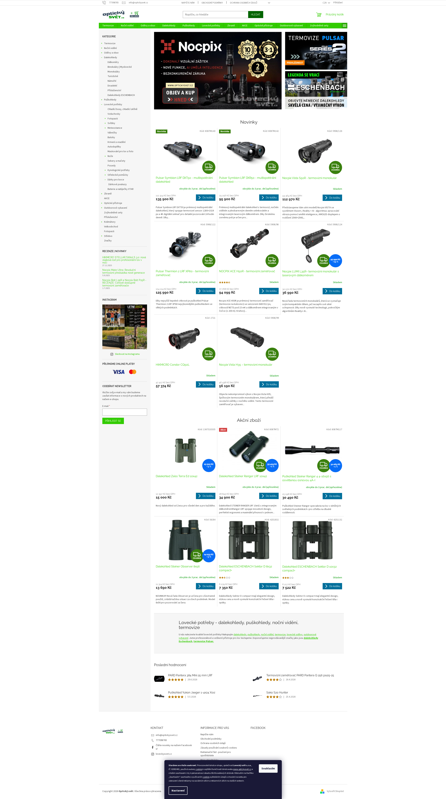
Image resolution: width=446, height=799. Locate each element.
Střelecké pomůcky (118, 175)
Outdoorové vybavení (115, 208)
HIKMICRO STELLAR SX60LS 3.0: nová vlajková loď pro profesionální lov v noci (124, 260)
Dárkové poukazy (117, 184)
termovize (280, 634)
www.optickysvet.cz (242, 769)
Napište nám (188, 2)
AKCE (107, 198)
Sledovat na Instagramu (127, 354)
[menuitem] (108, 25)
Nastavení (178, 791)
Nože (110, 156)
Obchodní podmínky (212, 2)
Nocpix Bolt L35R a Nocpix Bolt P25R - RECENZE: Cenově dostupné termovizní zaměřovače (124, 283)
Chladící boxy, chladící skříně (122, 109)
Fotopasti (113, 118)
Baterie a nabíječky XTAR (121, 189)
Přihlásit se (113, 420)
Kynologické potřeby (119, 170)
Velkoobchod (111, 226)
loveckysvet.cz (164, 754)
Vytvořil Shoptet (335, 791)
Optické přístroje (113, 203)
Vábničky (112, 132)
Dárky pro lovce (116, 179)
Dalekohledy (110, 57)
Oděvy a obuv (111, 53)
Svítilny (111, 123)
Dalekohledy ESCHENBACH (121, 95)
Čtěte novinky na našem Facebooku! (174, 747)
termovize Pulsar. (203, 641)
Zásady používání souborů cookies (218, 748)
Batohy (111, 137)
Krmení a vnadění (116, 142)
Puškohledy (110, 99)
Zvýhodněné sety (113, 212)
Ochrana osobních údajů (243, 2)
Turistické (113, 76)
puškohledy (254, 634)
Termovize (109, 43)
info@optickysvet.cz (167, 735)
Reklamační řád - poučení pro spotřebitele (215, 753)
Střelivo (108, 236)
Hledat (255, 14)
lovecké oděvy (294, 634)
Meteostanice (115, 128)
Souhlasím (268, 768)
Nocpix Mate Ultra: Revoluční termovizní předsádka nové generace (123, 271)
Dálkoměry (113, 62)
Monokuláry (114, 71)
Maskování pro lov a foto (120, 151)
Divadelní (112, 85)
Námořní (112, 81)
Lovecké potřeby (113, 104)
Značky (108, 240)
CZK (325, 2)
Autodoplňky (114, 146)
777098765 (161, 740)
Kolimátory (109, 222)
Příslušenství (114, 90)
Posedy (112, 165)
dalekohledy (239, 634)
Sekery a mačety (116, 161)
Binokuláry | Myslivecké (120, 67)
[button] (163, 71)
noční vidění (267, 634)
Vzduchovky (114, 114)
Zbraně (108, 193)
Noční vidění (110, 48)
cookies (199, 769)
